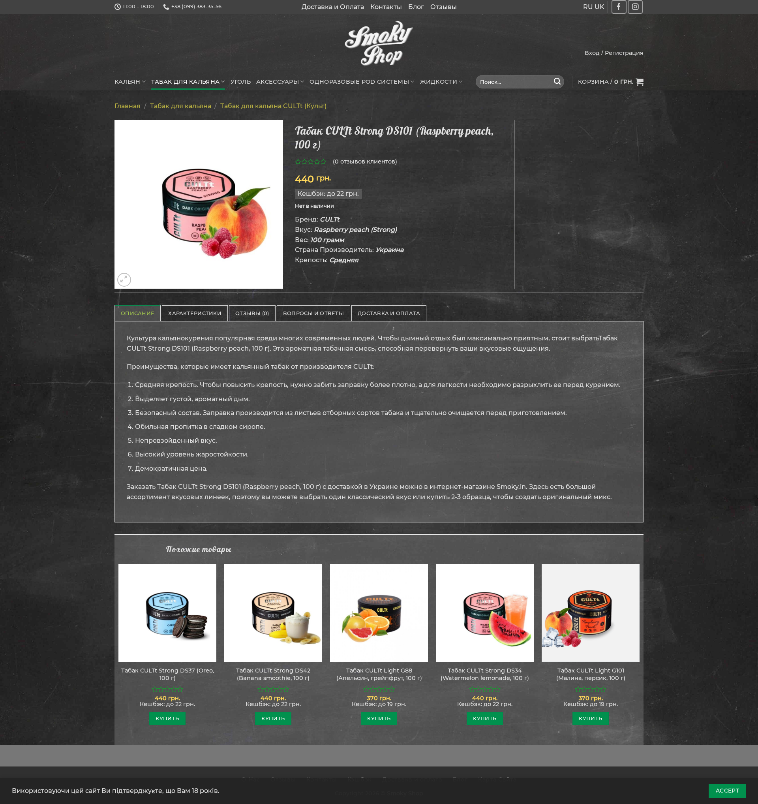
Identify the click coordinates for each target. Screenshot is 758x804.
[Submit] (557, 82)
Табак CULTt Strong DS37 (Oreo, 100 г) (167, 674)
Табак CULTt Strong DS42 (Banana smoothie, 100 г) (273, 674)
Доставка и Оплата (333, 7)
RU (588, 7)
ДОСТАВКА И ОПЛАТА (389, 313)
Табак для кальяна (185, 81)
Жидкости (438, 81)
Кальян (127, 81)
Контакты (386, 7)
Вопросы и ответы (313, 313)
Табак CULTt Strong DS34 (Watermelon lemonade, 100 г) (485, 674)
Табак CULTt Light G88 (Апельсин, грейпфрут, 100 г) (379, 674)
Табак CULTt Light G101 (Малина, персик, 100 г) (590, 674)
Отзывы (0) (252, 313)
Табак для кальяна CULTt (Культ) (273, 106)
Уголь (241, 81)
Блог (416, 7)
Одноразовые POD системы (359, 81)
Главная (127, 106)
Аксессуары (277, 81)
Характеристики (194, 313)
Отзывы (443, 7)
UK (599, 7)
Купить (167, 718)
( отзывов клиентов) (365, 161)
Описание (137, 313)
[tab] (137, 313)
